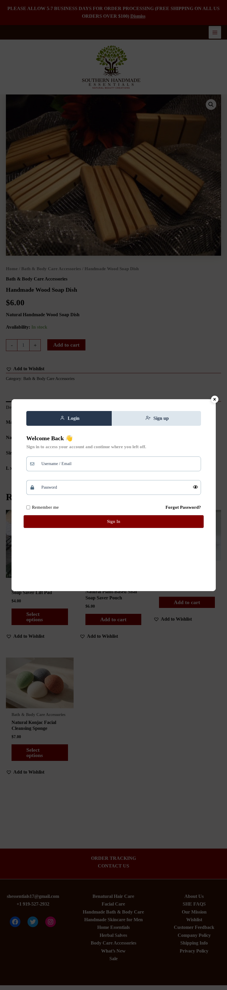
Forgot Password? (183, 507)
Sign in (113, 521)
